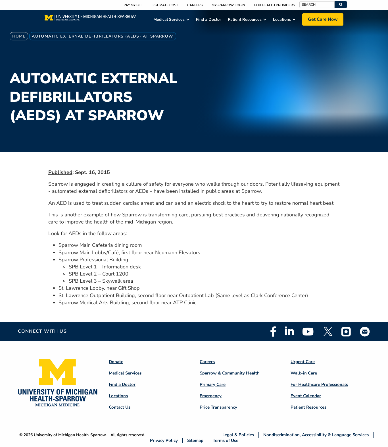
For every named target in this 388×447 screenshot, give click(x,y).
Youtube (308, 331)
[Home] (90, 19)
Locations (118, 396)
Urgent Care (303, 362)
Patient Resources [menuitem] (245, 19)
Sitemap (195, 440)
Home (19, 36)
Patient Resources (308, 407)
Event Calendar (306, 396)
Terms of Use (225, 440)
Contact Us (119, 407)
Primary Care (213, 384)
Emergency (211, 396)
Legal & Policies (238, 435)
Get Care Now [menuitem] (323, 19)
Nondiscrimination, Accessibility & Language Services (316, 435)
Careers (195, 5)
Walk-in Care (304, 373)
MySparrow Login (228, 5)
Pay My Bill (133, 5)
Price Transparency (218, 407)
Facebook (273, 331)
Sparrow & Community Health (230, 373)
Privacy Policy (164, 440)
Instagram (346, 331)
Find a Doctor (122, 384)
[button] (341, 4)
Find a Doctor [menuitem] (208, 19)
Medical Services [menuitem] (169, 19)
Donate (116, 362)
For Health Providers (274, 5)
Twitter (327, 331)
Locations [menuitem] (282, 19)
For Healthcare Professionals (319, 384)
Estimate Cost (165, 5)
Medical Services (125, 373)
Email (365, 331)
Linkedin (289, 331)
